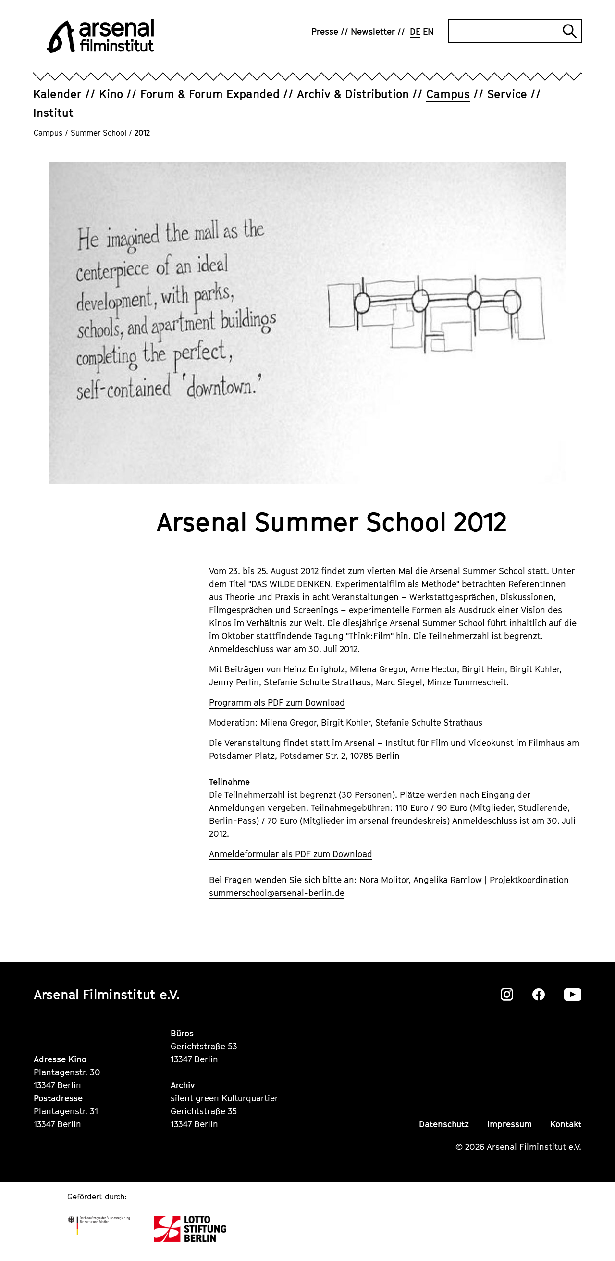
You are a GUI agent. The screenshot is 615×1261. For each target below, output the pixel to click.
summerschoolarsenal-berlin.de (276, 893)
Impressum (509, 1124)
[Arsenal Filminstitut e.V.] (100, 36)
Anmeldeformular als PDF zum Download (290, 854)
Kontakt (565, 1124)
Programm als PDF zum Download (277, 702)
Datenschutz (444, 1124)
